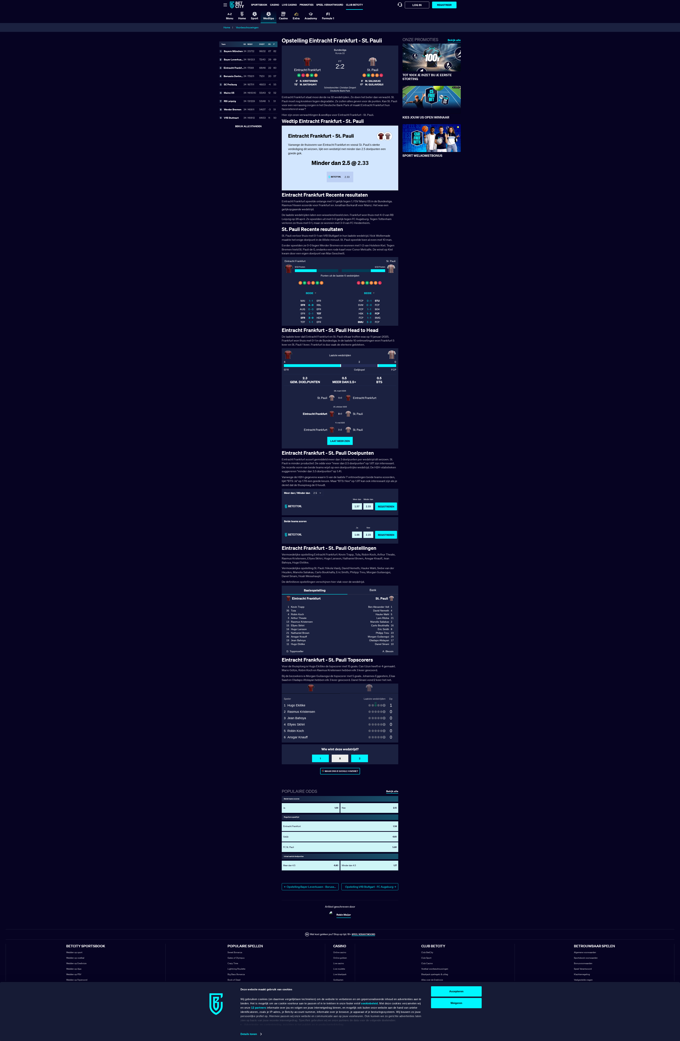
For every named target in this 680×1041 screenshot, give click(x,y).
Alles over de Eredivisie (432, 979)
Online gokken (340, 957)
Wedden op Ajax (73, 968)
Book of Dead (234, 979)
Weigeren (456, 1003)
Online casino (339, 952)
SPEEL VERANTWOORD (363, 934)
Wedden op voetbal (75, 957)
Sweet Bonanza (235, 952)
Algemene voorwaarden (585, 952)
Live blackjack (339, 974)
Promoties (306, 4)
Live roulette (339, 968)
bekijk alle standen (248, 126)
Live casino (289, 4)
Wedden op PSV (73, 974)
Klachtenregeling (582, 974)
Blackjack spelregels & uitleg (434, 974)
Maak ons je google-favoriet (341, 771)
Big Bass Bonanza (236, 974)
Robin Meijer (343, 914)
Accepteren (456, 991)
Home (226, 27)
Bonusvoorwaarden (583, 963)
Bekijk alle (454, 40)
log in (417, 5)
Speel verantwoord (329, 4)
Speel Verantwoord (583, 968)
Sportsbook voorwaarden (586, 957)
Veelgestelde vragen (583, 979)
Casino (274, 4)
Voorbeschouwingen (247, 27)
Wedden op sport (74, 952)
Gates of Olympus (236, 957)
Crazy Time (233, 963)
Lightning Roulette (236, 968)
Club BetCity (354, 4)
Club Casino (427, 963)
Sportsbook (259, 4)
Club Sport (426, 957)
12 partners (258, 1007)
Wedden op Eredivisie (76, 963)
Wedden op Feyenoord (76, 979)
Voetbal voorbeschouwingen (434, 968)
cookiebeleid (369, 1003)
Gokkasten (338, 979)
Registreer (444, 5)
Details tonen (248, 1034)
